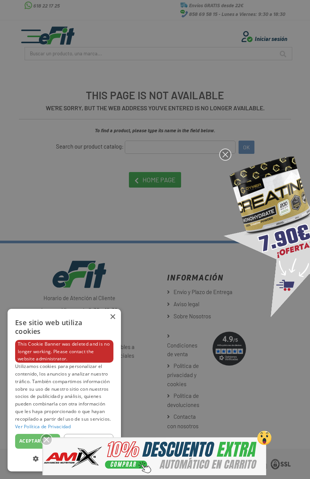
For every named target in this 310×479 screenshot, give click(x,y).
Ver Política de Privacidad (43, 426)
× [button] (112, 317)
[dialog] (64, 390)
